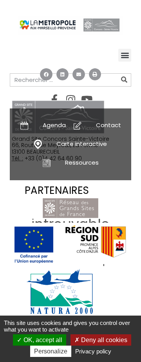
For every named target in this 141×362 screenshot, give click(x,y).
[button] (46, 74)
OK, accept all (42, 340)
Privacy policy (93, 351)
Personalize (50, 351)
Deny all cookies (103, 340)
